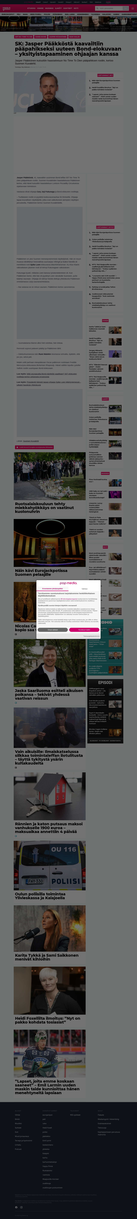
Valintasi (84, 589)
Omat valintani (53, 630)
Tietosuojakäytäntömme (91, 636)
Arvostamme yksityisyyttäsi (52, 588)
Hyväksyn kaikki (84, 630)
